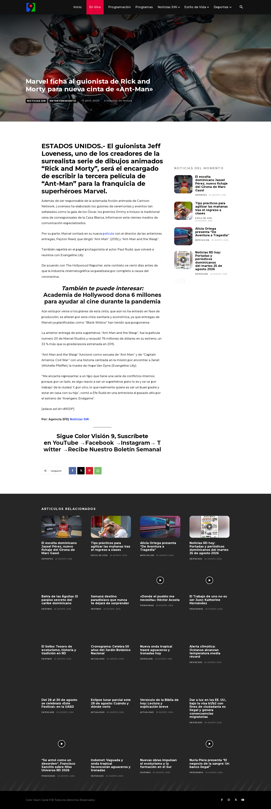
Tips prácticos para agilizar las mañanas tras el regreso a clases (211, 208)
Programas (147, 605)
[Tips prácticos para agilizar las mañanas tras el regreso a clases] (183, 211)
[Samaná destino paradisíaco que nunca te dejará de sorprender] (111, 580)
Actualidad (98, 659)
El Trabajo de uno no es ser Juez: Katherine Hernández (208, 600)
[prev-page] (176, 281)
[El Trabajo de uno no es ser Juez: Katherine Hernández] (210, 580)
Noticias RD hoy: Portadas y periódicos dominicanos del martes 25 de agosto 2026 (208, 261)
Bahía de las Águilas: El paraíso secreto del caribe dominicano (59, 600)
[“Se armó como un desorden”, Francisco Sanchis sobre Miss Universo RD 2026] (61, 744)
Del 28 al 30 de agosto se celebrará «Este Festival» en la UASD (59, 703)
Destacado (201, 274)
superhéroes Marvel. (74, 191)
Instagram (135, 442)
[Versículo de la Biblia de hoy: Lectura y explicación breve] (160, 684)
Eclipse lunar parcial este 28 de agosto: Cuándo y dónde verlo (111, 703)
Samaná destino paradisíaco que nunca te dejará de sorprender (110, 600)
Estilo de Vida (203, 218)
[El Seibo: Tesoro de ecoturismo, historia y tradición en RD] (61, 630)
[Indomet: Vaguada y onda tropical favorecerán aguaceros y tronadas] (111, 744)
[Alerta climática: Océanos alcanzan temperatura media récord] (210, 630)
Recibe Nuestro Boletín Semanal (114, 449)
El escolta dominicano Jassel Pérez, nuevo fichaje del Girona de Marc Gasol (211, 183)
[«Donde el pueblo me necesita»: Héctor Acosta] (160, 580)
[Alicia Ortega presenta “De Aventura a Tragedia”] (183, 236)
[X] (81, 470)
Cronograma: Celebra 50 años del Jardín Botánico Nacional (111, 650)
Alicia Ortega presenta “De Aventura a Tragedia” (212, 232)
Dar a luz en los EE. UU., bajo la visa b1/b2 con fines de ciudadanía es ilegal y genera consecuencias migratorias (208, 708)
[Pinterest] (89, 470)
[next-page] (182, 281)
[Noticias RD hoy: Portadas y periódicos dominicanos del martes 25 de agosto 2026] (183, 260)
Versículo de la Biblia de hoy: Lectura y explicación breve (159, 703)
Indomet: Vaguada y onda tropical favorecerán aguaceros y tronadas (111, 765)
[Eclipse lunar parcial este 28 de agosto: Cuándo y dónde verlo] (111, 684)
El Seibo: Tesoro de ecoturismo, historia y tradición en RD (58, 650)
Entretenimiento (63, 100)
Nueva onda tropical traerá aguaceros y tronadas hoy (156, 650)
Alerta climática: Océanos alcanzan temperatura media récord (205, 651)
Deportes (201, 195)
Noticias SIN (36, 100)
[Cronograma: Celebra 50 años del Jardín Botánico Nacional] (111, 630)
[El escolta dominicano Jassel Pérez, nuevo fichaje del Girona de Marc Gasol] (183, 184)
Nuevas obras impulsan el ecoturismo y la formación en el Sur (158, 763)
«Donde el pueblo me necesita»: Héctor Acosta (160, 598)
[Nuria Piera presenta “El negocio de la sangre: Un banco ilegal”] (210, 744)
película (108, 233)
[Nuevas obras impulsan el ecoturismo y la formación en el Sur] (160, 744)
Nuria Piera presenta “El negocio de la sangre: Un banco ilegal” (209, 763)
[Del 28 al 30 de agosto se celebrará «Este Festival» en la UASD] (61, 684)
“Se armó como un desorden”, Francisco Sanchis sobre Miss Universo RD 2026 (58, 765)
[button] (241, 7)
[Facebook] (72, 470)
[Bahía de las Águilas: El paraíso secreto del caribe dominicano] (61, 580)
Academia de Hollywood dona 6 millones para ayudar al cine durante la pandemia (102, 298)
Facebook (100, 442)
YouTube (65, 442)
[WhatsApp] (98, 470)
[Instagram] (228, 800)
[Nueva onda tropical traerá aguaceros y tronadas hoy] (160, 630)
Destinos (46, 609)
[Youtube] (242, 800)
